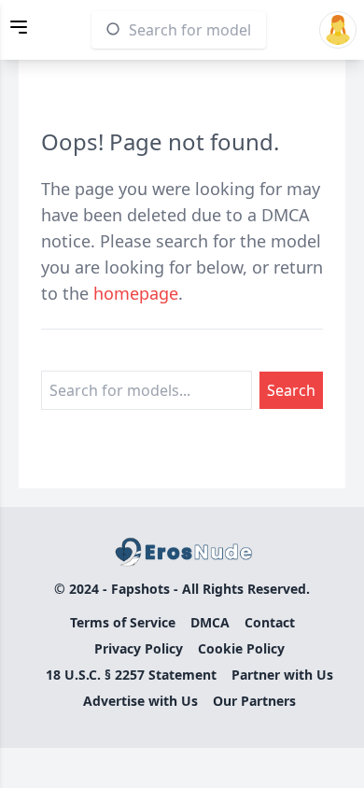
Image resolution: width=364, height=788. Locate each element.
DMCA (210, 622)
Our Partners (254, 701)
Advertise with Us (140, 701)
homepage (135, 293)
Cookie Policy (241, 648)
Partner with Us (282, 674)
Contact (270, 622)
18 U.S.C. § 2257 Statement (131, 674)
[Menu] (18, 27)
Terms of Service (122, 622)
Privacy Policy (138, 648)
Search (291, 390)
